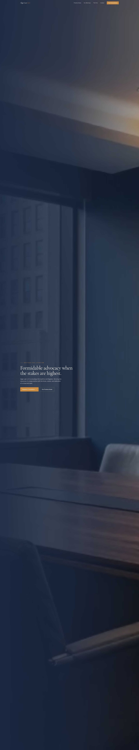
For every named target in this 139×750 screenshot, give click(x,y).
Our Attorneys (87, 2)
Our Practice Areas (47, 389)
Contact (102, 2)
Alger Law (25, 3)
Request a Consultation (28, 389)
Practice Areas (77, 2)
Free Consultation (112, 2)
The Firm (95, 2)
